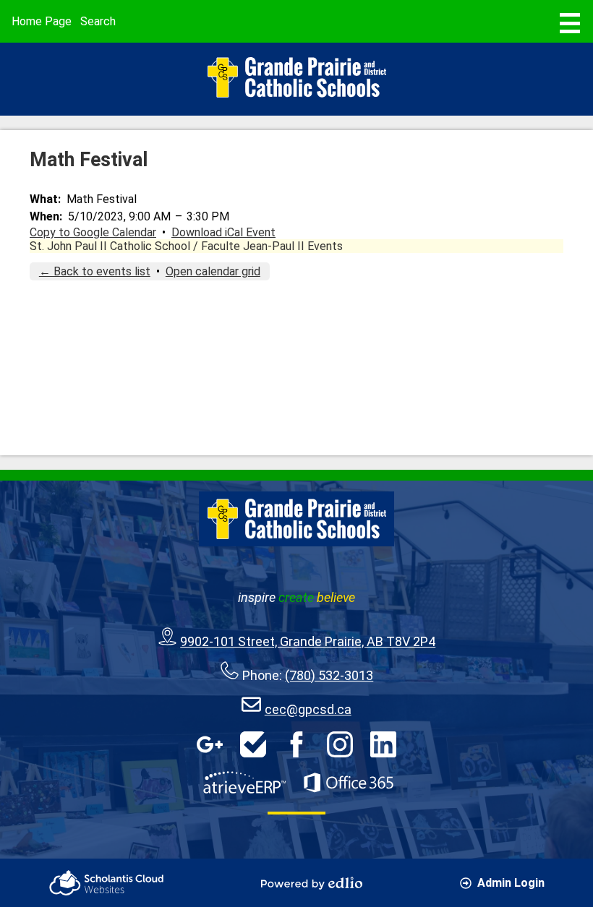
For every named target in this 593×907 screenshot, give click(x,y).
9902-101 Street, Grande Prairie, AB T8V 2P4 (307, 641)
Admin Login (511, 883)
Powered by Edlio (311, 883)
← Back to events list (94, 271)
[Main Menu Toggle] (570, 23)
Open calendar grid (213, 271)
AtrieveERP (244, 782)
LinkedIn (383, 744)
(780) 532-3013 (329, 675)
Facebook (296, 744)
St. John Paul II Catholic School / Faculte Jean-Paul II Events (186, 246)
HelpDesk (253, 744)
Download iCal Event (223, 232)
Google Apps (209, 744)
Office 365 (348, 782)
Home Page (42, 21)
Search (98, 21)
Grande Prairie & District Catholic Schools (296, 77)
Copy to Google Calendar (93, 232)
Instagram (339, 744)
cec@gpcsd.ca (308, 709)
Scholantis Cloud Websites (106, 882)
